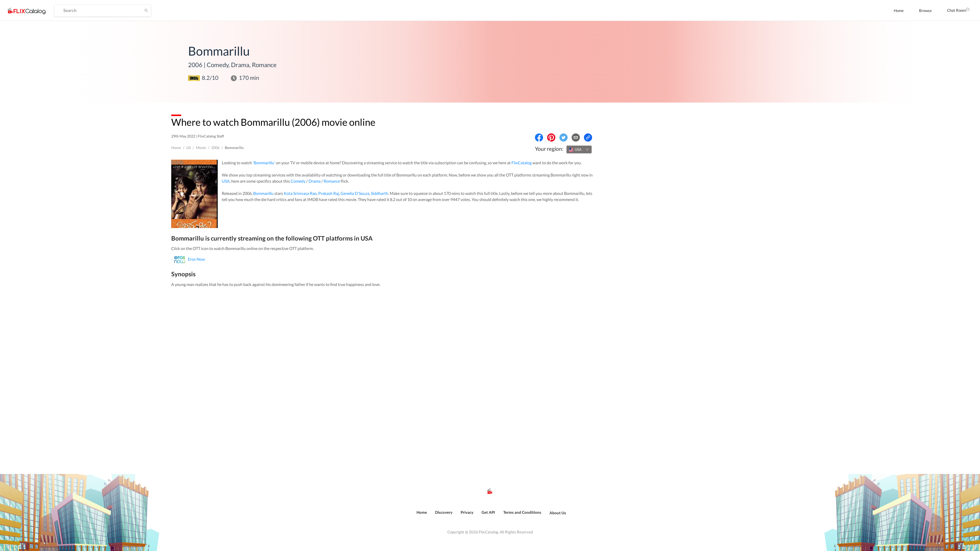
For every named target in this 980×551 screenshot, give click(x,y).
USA (226, 181)
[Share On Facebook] (539, 137)
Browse (925, 10)
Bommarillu (263, 193)
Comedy (298, 181)
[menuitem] (899, 10)
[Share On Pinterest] (551, 137)
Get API (488, 512)
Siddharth (379, 193)
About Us (557, 512)
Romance (332, 181)
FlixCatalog (521, 162)
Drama (315, 181)
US (188, 147)
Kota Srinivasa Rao (300, 193)
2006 (215, 147)
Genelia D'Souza (354, 193)
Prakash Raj (328, 193)
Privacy (467, 512)
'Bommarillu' (264, 162)
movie (201, 147)
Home (899, 10)
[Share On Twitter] (563, 137)
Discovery (443, 512)
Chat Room (956, 10)
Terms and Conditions (522, 512)
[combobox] (579, 149)
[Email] (576, 137)
